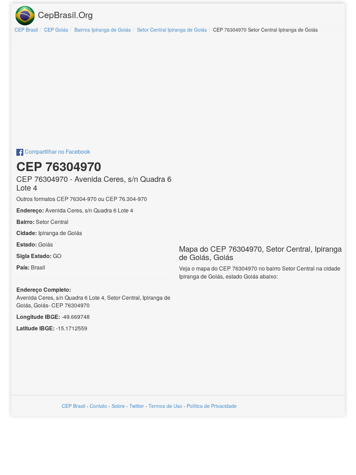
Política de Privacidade (212, 405)
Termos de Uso (165, 405)
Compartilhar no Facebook (56, 151)
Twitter (136, 405)
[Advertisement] (178, 96)
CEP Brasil (73, 405)
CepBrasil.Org (64, 14)
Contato (98, 405)
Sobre (118, 405)
